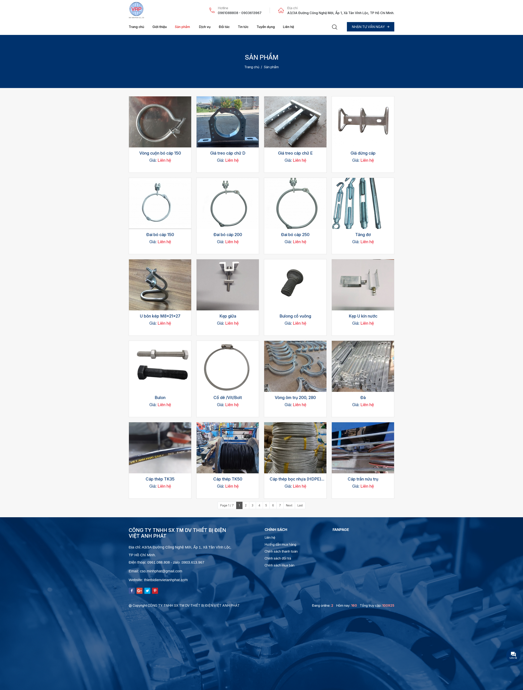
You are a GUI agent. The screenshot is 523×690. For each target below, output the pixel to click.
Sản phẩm (182, 27)
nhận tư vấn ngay (368, 27)
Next (289, 505)
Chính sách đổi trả (278, 558)
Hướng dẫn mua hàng (280, 544)
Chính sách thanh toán (281, 551)
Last (300, 505)
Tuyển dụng (266, 27)
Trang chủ (136, 27)
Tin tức (243, 27)
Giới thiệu (159, 27)
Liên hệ (288, 27)
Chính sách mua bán (279, 565)
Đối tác (224, 27)
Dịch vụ (205, 27)
